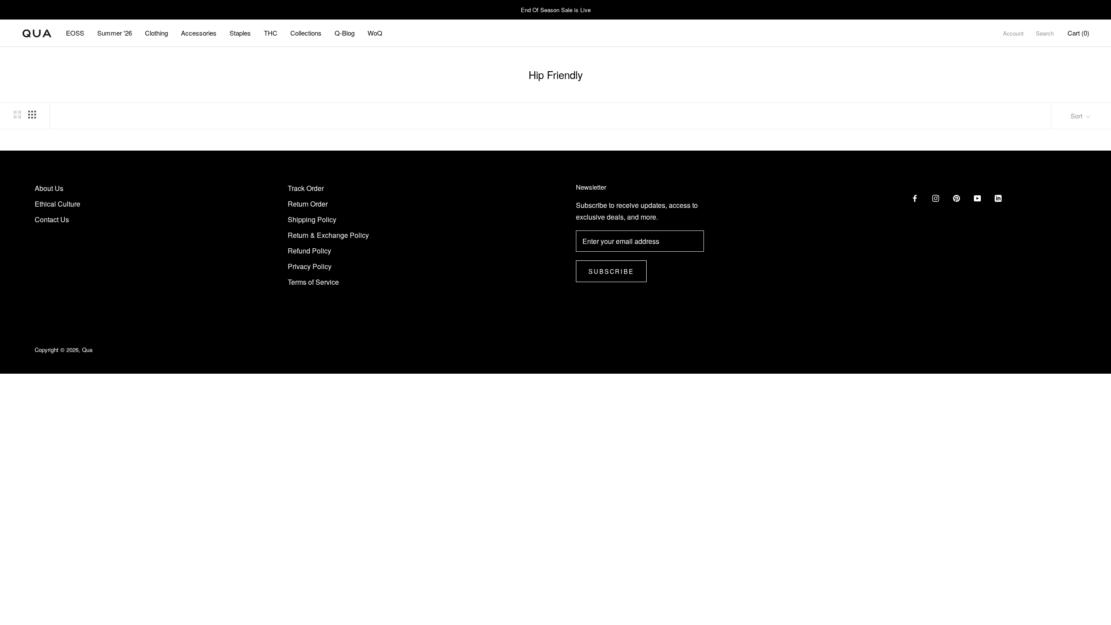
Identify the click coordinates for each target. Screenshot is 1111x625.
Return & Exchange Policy (328, 235)
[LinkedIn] (998, 197)
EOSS (75, 32)
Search (1045, 33)
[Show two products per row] (17, 115)
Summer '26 (114, 32)
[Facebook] (914, 197)
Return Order (308, 204)
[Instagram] (935, 197)
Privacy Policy (310, 266)
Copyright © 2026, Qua (63, 349)
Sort (1077, 115)
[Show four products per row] (32, 115)
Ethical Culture (57, 204)
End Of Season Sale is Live (556, 10)
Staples (240, 32)
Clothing (156, 32)
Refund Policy (309, 251)
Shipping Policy (312, 219)
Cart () (1078, 32)
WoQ (375, 32)
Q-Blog (345, 32)
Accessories (199, 32)
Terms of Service (313, 282)
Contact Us (52, 219)
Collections (306, 32)
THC (270, 32)
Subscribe (611, 271)
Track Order (306, 188)
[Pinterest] (956, 197)
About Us (49, 188)
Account (1013, 33)
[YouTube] (977, 197)
